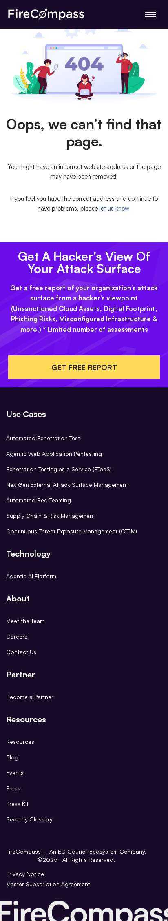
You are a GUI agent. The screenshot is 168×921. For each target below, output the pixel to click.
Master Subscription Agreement (48, 884)
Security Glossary (29, 819)
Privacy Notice (25, 873)
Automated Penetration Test (43, 438)
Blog (12, 757)
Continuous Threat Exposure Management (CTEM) (71, 531)
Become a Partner (29, 696)
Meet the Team (25, 620)
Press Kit (17, 803)
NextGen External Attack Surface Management (67, 484)
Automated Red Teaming (38, 500)
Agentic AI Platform (31, 576)
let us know (114, 208)
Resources (20, 741)
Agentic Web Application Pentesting (54, 453)
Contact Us (21, 651)
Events (15, 772)
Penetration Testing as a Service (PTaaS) (59, 469)
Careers (16, 636)
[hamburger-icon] (150, 14)
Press (13, 788)
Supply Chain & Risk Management (50, 515)
